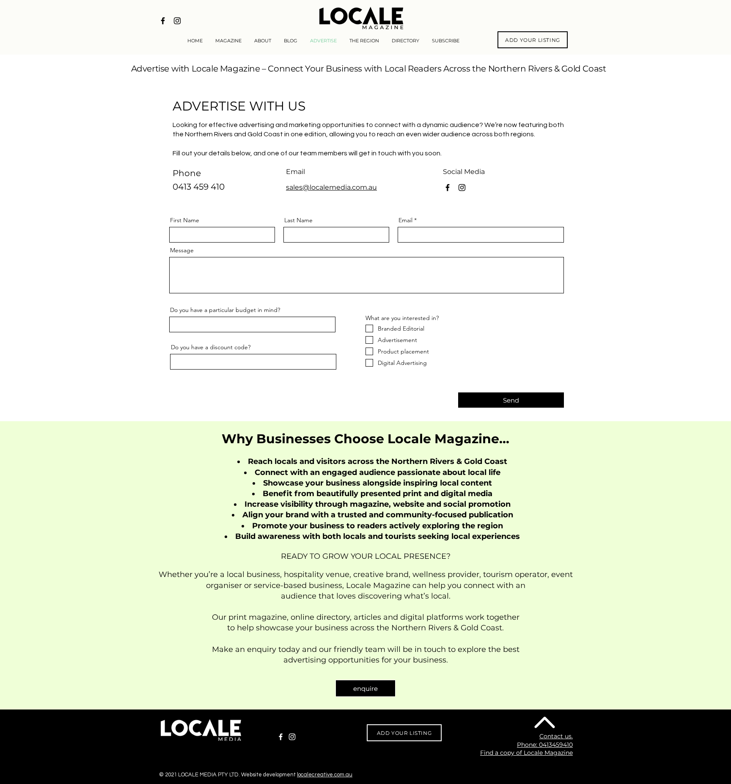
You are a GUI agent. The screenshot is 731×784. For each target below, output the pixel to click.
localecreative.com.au (324, 775)
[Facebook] (280, 736)
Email (405, 220)
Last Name (298, 220)
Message (182, 250)
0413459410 (556, 744)
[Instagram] (292, 736)
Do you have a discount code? (210, 347)
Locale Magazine (378, 585)
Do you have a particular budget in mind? (225, 310)
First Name (184, 220)
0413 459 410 (199, 187)
